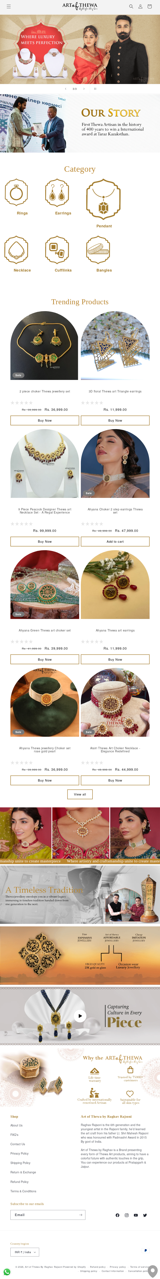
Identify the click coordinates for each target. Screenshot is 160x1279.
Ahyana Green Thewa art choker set (45, 630)
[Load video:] (80, 1016)
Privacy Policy (19, 1153)
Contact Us (17, 1144)
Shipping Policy (20, 1163)
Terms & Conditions (23, 1191)
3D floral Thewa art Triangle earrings (115, 391)
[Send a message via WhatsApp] (7, 1272)
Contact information (113, 1271)
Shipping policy (89, 1271)
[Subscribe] (80, 1215)
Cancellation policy (139, 1271)
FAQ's (14, 1134)
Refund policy (98, 1266)
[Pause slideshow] (94, 88)
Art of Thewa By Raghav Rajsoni (43, 1266)
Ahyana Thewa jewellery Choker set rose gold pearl (45, 750)
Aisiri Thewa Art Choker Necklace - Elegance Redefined (115, 750)
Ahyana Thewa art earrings (115, 630)
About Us (16, 1125)
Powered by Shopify (74, 1266)
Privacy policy (118, 1266)
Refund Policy (19, 1182)
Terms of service (140, 1266)
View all (80, 794)
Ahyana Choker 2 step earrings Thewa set (115, 511)
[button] (8, 6)
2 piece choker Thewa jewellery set (45, 391)
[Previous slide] (65, 88)
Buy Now (45, 420)
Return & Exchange (23, 1172)
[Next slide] (84, 88)
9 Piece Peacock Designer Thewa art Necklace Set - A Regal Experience (44, 511)
